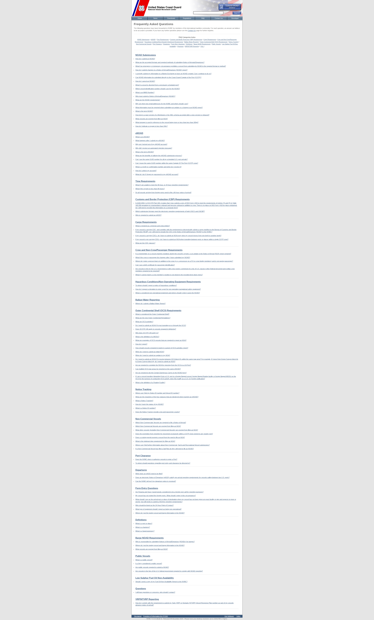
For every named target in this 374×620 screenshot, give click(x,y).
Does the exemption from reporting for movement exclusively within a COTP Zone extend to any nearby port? (174, 434)
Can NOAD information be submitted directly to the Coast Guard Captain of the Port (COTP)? (168, 77)
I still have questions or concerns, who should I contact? (155, 592)
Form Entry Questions (178, 44)
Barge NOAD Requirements (202, 44)
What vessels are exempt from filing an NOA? (151, 119)
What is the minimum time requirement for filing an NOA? (155, 441)
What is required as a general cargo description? (152, 226)
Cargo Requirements (210, 39)
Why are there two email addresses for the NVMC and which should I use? (161, 104)
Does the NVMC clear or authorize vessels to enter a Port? (156, 459)
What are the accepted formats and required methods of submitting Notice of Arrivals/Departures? (169, 62)
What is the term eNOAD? (144, 152)
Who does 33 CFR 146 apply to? (147, 333)
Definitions (189, 44)
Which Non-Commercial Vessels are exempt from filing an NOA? (158, 426)
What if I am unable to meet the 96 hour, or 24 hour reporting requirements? (161, 185)
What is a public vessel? (144, 560)
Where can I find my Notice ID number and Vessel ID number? (157, 393)
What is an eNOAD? (142, 137)
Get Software (229, 616)
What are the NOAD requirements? (147, 100)
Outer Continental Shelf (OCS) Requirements (213, 42)
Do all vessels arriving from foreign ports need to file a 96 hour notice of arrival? (163, 192)
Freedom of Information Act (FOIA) (155, 616)
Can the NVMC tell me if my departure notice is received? (155, 481)
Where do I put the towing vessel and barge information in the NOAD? (160, 513)
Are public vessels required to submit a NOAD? (152, 567)
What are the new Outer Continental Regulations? (152, 318)
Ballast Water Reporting (191, 42)
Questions (180, 46)
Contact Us (192, 30)
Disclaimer (138, 616)
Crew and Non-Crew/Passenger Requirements (158, 250)
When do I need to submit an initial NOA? (149, 352)
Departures (166, 44)
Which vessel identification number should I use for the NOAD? (157, 89)
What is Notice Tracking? (144, 401)
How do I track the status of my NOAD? (149, 404)
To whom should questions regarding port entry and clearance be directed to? (162, 463)
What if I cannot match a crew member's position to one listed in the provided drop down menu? (169, 275)
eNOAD (153, 39)
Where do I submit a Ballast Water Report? (150, 303)
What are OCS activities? (144, 321)
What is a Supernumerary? (144, 531)
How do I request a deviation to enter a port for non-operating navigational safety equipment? (168, 289)
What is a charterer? (142, 527)
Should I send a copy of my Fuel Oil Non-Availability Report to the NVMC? (161, 581)
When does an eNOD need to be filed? (149, 474)
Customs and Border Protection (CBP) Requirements (186, 39)
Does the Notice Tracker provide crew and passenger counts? (157, 412)
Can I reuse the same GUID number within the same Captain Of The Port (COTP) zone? (166, 163)
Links (238, 616)
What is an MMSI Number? (144, 92)
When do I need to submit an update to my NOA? (152, 355)
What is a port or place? (143, 523)
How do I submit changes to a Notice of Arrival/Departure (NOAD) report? (161, 70)
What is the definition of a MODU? (147, 337)
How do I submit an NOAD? (145, 59)
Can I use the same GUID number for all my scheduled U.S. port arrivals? (161, 159)
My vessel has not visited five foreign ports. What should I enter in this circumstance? (165, 495)
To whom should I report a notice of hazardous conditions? (156, 285)
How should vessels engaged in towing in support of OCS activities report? (161, 348)
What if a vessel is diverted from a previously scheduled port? (157, 85)
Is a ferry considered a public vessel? (148, 563)
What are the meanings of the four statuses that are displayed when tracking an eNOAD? (166, 397)
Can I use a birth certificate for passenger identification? (155, 265)
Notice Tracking (233, 42)
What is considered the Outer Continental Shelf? (152, 314)
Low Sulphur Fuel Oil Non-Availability (154, 578)
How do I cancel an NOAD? (145, 81)
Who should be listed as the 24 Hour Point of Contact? (154, 505)
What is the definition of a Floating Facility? (150, 382)
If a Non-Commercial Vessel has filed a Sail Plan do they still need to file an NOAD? (164, 449)
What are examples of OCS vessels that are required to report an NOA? (160, 340)
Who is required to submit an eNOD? (148, 215)
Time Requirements (163, 39)
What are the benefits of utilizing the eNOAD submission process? (158, 155)
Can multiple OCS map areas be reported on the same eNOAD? (158, 369)
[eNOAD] (229, 10)
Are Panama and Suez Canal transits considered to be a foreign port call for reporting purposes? (169, 492)
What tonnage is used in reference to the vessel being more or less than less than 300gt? (166, 122)
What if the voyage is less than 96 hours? (150, 189)
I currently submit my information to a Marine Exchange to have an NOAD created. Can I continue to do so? (173, 73)
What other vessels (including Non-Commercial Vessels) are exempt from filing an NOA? (166, 430)
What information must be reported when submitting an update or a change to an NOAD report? (169, 107)
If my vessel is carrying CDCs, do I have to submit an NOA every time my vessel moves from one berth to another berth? (178, 235)
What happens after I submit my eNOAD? (150, 140)
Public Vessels (216, 44)
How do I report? (141, 344)
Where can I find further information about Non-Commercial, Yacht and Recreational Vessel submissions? (172, 445)
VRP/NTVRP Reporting (192, 46)
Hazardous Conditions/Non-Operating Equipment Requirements (164, 42)
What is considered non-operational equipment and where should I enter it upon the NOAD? (167, 293)
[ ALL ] (202, 46)
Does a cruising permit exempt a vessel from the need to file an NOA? (160, 437)
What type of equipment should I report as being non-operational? (158, 509)
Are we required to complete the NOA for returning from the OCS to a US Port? (163, 365)
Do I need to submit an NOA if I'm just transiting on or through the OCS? (160, 325)
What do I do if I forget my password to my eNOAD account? (156, 174)
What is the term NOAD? (144, 111)
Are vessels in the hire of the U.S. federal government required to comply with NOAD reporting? (169, 571)
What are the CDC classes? (145, 243)
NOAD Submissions (143, 39)
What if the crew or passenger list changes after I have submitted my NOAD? (162, 257)
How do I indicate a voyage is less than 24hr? (151, 126)
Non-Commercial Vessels (143, 44)
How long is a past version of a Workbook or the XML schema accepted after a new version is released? (172, 115)
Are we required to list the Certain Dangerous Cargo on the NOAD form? (161, 373)
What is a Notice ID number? (145, 408)
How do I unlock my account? (145, 170)
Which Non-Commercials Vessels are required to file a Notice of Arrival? (160, 422)
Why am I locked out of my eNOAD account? (151, 144)
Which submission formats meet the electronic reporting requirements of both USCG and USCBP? (170, 211)
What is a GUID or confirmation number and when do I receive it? (158, 167)
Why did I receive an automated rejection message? (153, 148)
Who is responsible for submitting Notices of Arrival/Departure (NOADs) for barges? (165, 541)
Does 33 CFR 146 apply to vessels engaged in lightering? (155, 329)
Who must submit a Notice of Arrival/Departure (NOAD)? (155, 96)
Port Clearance (157, 44)
